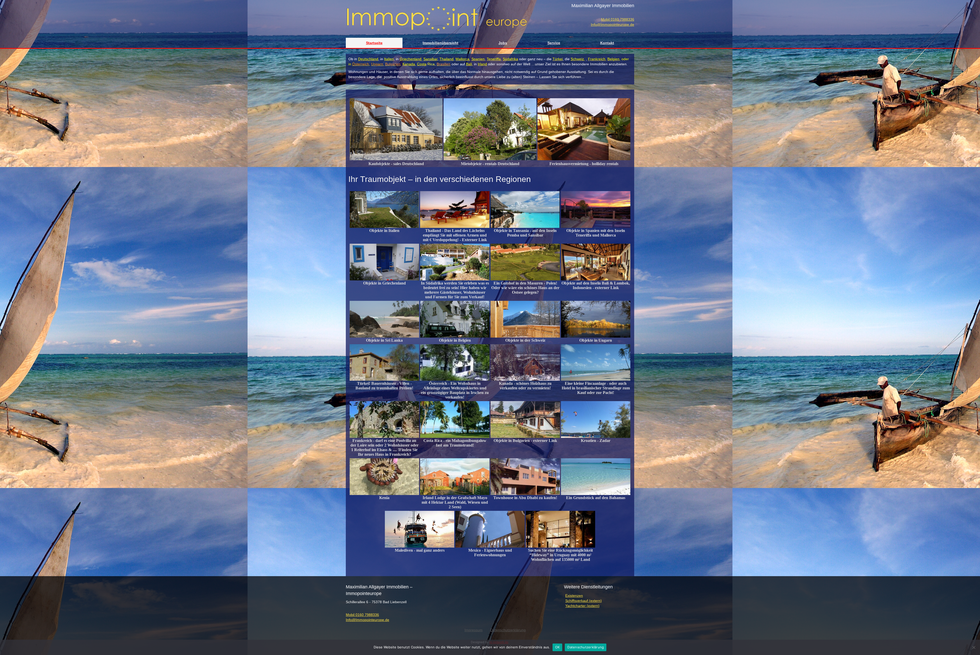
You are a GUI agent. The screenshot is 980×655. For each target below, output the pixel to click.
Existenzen (574, 596)
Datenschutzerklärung (585, 647)
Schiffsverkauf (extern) (583, 601)
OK (557, 647)
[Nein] (973, 647)
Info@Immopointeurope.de (612, 24)
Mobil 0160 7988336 (617, 19)
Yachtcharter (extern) (582, 606)
